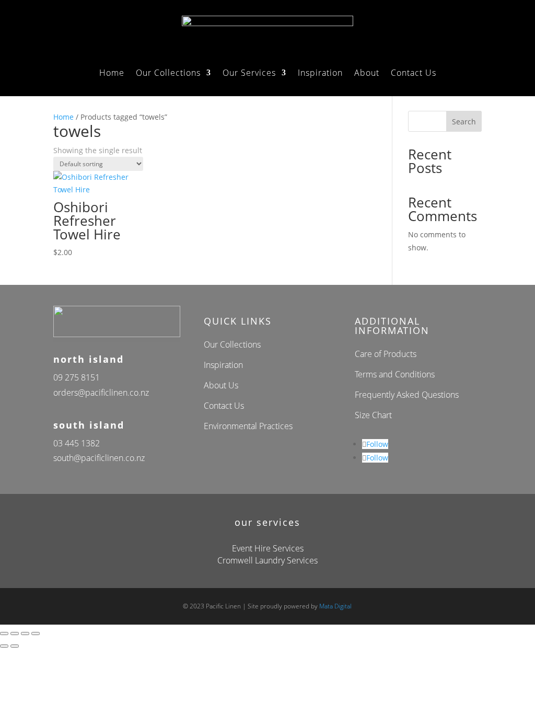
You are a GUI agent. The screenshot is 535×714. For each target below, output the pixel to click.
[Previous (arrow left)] (4, 646)
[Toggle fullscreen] (14, 633)
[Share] (25, 633)
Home (111, 73)
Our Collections (168, 73)
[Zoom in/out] (4, 633)
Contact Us (413, 73)
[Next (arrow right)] (14, 646)
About (366, 73)
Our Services (249, 73)
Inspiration (320, 73)
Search (464, 121)
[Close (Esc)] (35, 633)
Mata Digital (335, 606)
